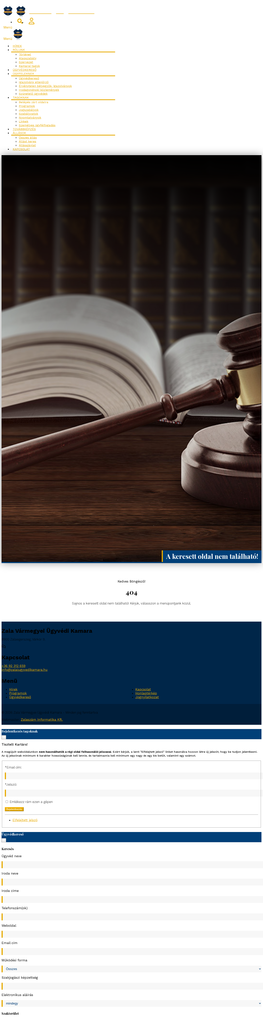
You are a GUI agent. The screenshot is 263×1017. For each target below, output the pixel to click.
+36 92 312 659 (13, 666)
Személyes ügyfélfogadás (37, 125)
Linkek (23, 121)
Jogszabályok (29, 110)
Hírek (17, 46)
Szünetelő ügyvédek (33, 93)
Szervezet (26, 62)
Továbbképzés (24, 129)
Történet (25, 54)
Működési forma (14, 960)
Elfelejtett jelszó (25, 820)
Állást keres (27, 141)
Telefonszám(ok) (15, 908)
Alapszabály (27, 58)
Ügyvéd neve (12, 856)
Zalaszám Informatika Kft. (42, 720)
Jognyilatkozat (147, 697)
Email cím (10, 943)
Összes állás (28, 137)
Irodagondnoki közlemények (39, 90)
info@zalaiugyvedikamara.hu (25, 670)
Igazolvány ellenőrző (34, 82)
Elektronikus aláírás (17, 995)
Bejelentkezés (14, 809)
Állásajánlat (27, 145)
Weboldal (9, 925)
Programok (27, 106)
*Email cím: (13, 767)
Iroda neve (10, 873)
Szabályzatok (28, 114)
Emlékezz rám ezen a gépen (31, 802)
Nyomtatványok (30, 117)
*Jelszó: (11, 784)
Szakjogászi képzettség (20, 977)
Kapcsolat (21, 149)
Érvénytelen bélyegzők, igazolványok (45, 86)
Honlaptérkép (146, 693)
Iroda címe (10, 891)
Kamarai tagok (29, 66)
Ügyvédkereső (24, 70)
